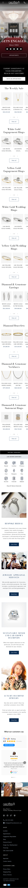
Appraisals (5, 858)
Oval (6, 474)
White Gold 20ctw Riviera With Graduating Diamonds (18, 384)
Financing (5, 847)
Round (6, 466)
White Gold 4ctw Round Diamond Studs (18, 305)
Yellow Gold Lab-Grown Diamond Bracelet (18, 343)
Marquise (14, 474)
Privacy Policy (6, 869)
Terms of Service (7, 874)
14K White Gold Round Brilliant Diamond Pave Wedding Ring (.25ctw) (18, 227)
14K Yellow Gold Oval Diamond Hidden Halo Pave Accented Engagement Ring (18, 189)
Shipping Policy (7, 872)
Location (5, 831)
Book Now (14, 594)
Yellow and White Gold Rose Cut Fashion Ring (18, 426)
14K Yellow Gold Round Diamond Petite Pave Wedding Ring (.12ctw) (18, 266)
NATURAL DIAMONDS (14, 452)
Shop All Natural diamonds (14, 486)
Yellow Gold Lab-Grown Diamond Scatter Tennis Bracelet (6, 343)
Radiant (22, 481)
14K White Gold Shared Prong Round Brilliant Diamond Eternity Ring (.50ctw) (6, 227)
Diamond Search (7, 842)
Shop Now (14, 720)
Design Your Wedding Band (10, 845)
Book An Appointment (14, 79)
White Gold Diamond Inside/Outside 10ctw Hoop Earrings (6, 305)
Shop (4, 839)
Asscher (6, 481)
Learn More (14, 544)
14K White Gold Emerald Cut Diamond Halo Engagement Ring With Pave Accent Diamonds (18, 150)
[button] (3, 2)
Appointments (14, 55)
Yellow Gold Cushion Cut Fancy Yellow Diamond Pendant (18, 109)
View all (14, 121)
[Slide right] (17, 117)
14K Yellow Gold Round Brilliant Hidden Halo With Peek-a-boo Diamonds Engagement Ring (6, 189)
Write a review (9, 745)
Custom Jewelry (7, 861)
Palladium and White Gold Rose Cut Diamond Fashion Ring (6, 426)
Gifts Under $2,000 (8, 850)
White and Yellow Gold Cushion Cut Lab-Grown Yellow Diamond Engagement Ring (6, 109)
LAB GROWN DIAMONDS (14, 456)
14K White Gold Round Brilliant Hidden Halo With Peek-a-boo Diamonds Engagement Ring (6, 150)
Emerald (14, 481)
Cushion (14, 466)
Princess (22, 466)
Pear (22, 474)
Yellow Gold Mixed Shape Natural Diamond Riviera (6, 384)
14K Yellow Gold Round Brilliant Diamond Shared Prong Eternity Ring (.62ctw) (6, 266)
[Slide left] (10, 117)
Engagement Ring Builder (9, 836)
